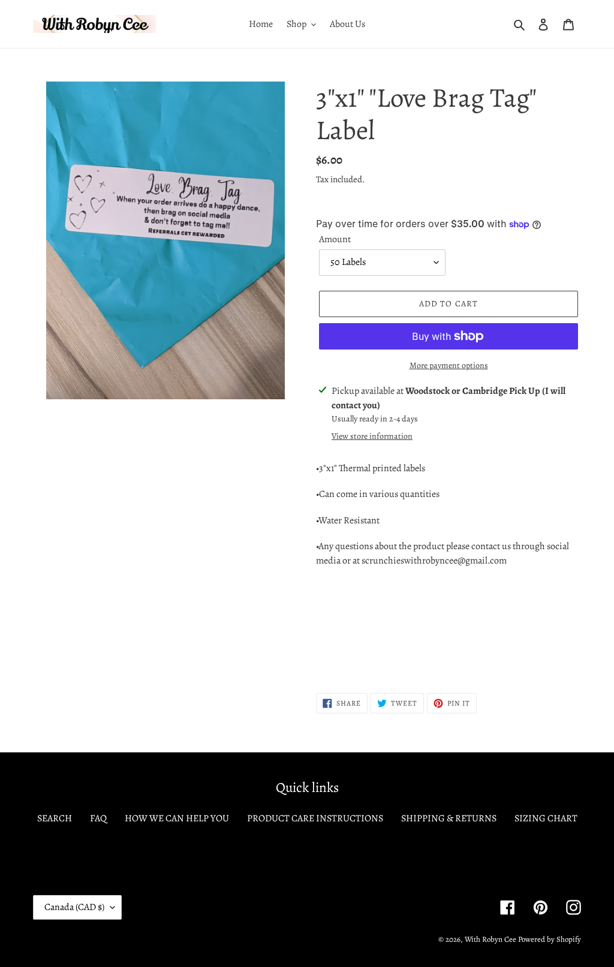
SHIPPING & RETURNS (448, 818)
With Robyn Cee (490, 939)
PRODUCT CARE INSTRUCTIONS (315, 818)
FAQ (98, 818)
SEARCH (54, 818)
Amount (335, 239)
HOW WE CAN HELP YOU (177, 818)
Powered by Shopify (549, 939)
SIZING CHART (545, 818)
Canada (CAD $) (74, 907)
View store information (372, 436)
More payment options (449, 365)
